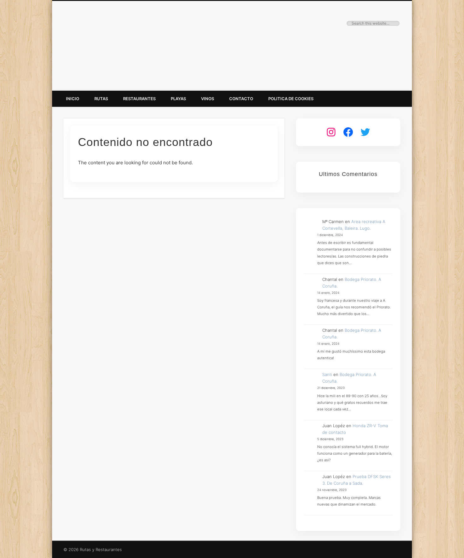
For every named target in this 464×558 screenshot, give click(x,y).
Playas (178, 98)
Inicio (72, 98)
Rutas (101, 98)
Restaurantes (139, 98)
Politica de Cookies (290, 98)
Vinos (207, 98)
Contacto (241, 98)
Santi (327, 374)
